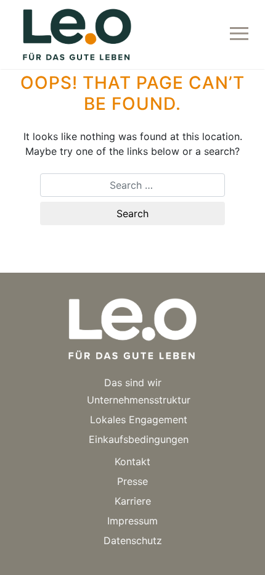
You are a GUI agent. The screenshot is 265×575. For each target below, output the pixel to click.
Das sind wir (132, 382)
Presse (132, 481)
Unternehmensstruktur (138, 400)
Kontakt (132, 461)
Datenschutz (133, 540)
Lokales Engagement (138, 419)
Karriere (133, 501)
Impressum (132, 521)
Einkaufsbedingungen (139, 439)
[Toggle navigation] (239, 34)
